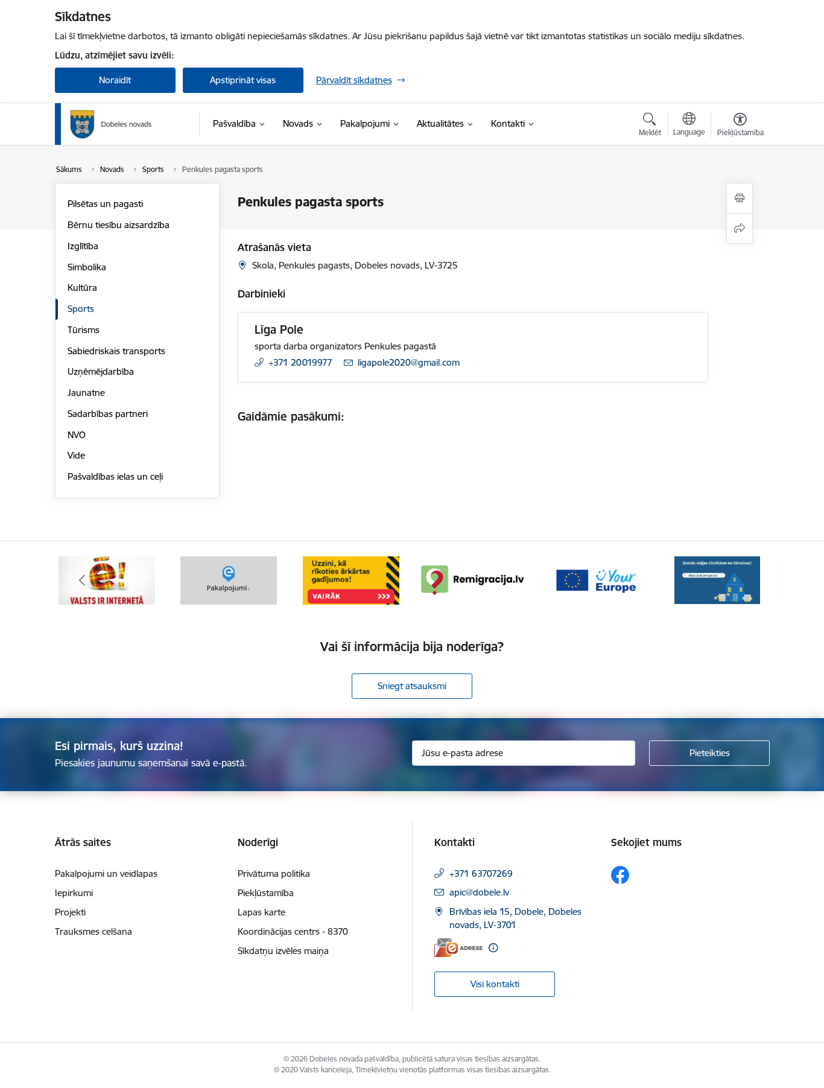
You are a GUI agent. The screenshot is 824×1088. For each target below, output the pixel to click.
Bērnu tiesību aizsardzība (119, 225)
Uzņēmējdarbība (101, 371)
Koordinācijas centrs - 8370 (293, 931)
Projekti (70, 912)
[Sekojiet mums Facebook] (620, 875)
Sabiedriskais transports (116, 351)
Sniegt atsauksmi (412, 686)
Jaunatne (86, 392)
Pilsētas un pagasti (105, 203)
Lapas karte (261, 912)
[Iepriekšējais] (82, 580)
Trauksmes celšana (93, 931)
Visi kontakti (495, 984)
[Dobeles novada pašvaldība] (111, 124)
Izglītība (83, 246)
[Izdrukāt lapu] (739, 198)
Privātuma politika (274, 873)
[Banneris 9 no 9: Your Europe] (595, 579)
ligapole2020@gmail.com (409, 362)
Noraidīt (115, 80)
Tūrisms (84, 330)
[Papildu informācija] (493, 947)
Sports (81, 308)
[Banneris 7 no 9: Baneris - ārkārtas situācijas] (351, 579)
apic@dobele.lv (479, 892)
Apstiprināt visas (243, 80)
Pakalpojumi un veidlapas (106, 873)
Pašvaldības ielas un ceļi (115, 476)
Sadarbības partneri (108, 413)
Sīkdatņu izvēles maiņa (283, 950)
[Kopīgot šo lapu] (739, 228)
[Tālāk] (742, 580)
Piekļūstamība (266, 893)
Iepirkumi (74, 893)
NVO (77, 435)
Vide (76, 455)
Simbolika (87, 267)
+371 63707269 (481, 873)
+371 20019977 (300, 362)
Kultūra (82, 287)
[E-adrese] (458, 948)
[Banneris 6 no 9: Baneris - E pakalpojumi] (228, 579)
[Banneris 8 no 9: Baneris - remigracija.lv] (473, 579)
